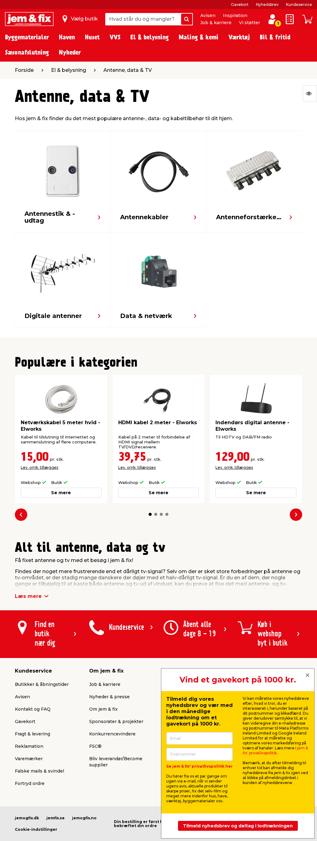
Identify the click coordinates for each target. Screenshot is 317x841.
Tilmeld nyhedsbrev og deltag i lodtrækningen (238, 826)
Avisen (207, 15)
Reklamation (29, 746)
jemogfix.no (84, 818)
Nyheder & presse (109, 696)
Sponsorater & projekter (116, 721)
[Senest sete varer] (310, 93)
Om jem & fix (103, 709)
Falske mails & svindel (39, 771)
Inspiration (235, 15)
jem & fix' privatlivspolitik (275, 750)
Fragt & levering (32, 734)
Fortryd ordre (30, 783)
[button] (150, 514)
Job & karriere (216, 22)
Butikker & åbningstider (42, 684)
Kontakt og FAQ (32, 709)
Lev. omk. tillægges (39, 467)
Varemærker (29, 758)
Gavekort (240, 4)
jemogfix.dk (27, 818)
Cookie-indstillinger (36, 829)
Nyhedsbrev (267, 4)
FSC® (95, 746)
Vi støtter (249, 22)
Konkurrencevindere (112, 734)
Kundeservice (299, 4)
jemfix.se (55, 818)
